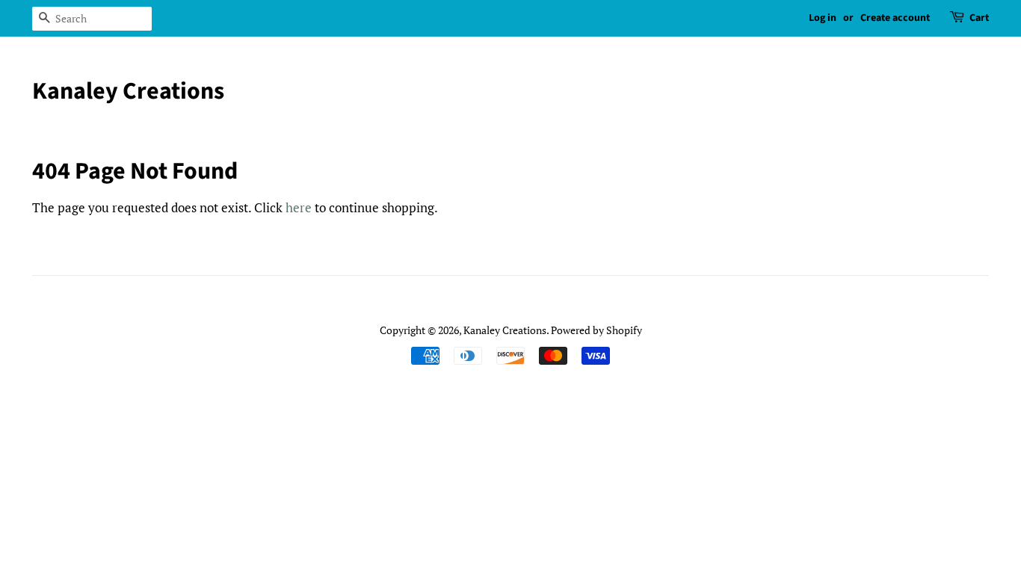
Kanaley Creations (128, 91)
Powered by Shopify (596, 330)
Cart (979, 17)
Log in (822, 17)
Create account (895, 17)
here (299, 207)
